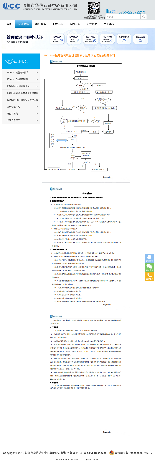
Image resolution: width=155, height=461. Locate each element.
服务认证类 (12, 113)
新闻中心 (74, 24)
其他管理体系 (13, 106)
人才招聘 (91, 24)
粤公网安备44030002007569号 (133, 453)
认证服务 (23, 24)
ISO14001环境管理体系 (18, 86)
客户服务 (40, 24)
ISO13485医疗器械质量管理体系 (22, 92)
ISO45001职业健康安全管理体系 (22, 99)
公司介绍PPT (13, 120)
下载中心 (57, 24)
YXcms (71, 459)
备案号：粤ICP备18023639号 (91, 453)
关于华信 (109, 24)
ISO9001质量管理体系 (17, 72)
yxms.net (90, 459)
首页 (9, 24)
